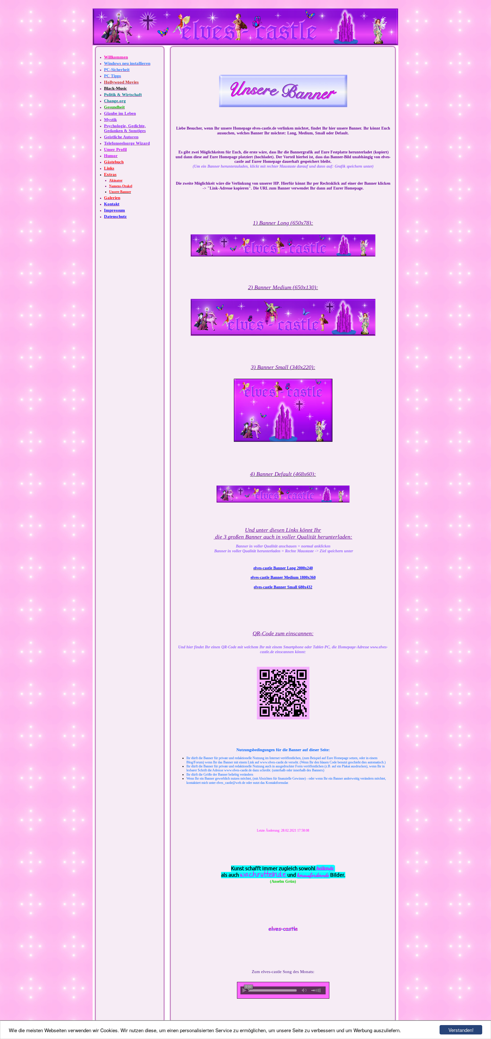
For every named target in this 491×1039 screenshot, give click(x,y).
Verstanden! (461, 1029)
